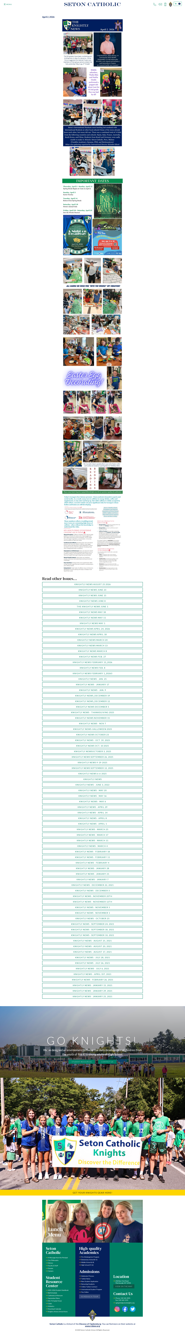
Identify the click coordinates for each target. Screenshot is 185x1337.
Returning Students (88, 1284)
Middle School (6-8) (87, 1262)
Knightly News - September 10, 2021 (92, 935)
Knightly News (92, 779)
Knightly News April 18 (92, 634)
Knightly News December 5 (92, 707)
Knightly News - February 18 (92, 851)
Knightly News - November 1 (92, 913)
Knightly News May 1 (92, 623)
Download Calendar (54, 1309)
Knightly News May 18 (92, 612)
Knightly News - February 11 (92, 857)
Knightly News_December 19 (92, 695)
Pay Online (85, 1292)
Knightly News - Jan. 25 (92, 679)
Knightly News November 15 (92, 718)
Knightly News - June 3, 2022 (92, 785)
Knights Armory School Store (58, 1311)
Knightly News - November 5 (92, 907)
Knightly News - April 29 (92, 807)
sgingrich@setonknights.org (125, 1303)
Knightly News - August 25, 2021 (92, 941)
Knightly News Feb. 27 (92, 656)
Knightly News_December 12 (92, 701)
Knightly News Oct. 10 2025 (92, 746)
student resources (82, 1062)
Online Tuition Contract (89, 1287)
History (50, 1263)
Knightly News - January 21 (92, 874)
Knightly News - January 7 (93, 879)
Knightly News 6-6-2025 (92, 773)
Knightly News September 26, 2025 (92, 757)
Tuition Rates (85, 1279)
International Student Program (91, 1289)
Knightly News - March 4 (92, 846)
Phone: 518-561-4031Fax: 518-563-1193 (123, 1299)
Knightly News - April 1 (92, 824)
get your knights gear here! (92, 1192)
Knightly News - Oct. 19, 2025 (92, 740)
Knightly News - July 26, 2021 (92, 963)
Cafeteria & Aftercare (55, 1295)
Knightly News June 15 (92, 595)
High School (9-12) (87, 1265)
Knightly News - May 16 (92, 796)
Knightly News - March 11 (92, 840)
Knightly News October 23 (92, 734)
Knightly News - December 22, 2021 (93, 885)
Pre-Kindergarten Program (90, 1257)
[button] (8, 4)
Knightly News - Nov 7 (92, 723)
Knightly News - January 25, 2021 (92, 996)
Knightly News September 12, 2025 (92, 768)
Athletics (51, 1306)
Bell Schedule (52, 1293)
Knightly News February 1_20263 (92, 673)
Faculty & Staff (53, 1266)
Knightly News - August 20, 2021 (92, 946)
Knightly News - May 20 (92, 790)
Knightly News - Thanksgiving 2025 (92, 712)
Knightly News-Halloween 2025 (92, 729)
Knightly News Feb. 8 (92, 668)
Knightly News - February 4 (92, 863)
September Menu (54, 1298)
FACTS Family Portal (55, 1301)
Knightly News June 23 (92, 590)
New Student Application (89, 1281)
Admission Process (87, 1276)
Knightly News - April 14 (92, 812)
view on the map (123, 1286)
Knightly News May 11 (92, 618)
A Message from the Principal (58, 1257)
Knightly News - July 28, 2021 (92, 957)
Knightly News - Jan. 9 (92, 690)
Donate (50, 1268)
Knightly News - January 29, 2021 (92, 991)
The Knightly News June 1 (92, 606)
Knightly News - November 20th (92, 896)
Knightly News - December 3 (92, 890)
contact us (107, 1062)
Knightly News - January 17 (92, 684)
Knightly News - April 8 (92, 818)
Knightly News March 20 (92, 640)
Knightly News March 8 (92, 651)
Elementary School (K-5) (89, 1260)
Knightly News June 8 (92, 601)
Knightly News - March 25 (92, 829)
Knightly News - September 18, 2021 (92, 929)
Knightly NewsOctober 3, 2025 (92, 751)
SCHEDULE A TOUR (89, 1296)
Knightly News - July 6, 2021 (92, 968)
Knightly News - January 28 (92, 868)
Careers (50, 1271)
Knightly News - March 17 (92, 835)
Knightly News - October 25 (92, 918)
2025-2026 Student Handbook (58, 1290)
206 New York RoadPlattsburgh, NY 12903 (123, 1282)
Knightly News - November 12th (92, 902)
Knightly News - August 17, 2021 (92, 952)
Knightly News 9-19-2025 (92, 762)
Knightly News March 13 (92, 645)
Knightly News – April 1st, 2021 (92, 974)
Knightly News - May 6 (92, 801)
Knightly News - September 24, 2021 (92, 924)
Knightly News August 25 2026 (92, 584)
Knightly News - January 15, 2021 (92, 985)
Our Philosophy (53, 1260)
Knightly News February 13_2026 (92, 662)
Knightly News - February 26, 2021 (92, 980)
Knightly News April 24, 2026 (92, 629)
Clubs (50, 1303)
